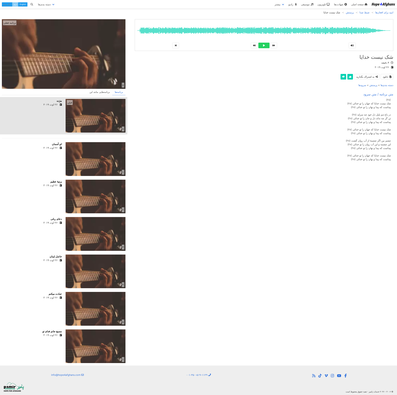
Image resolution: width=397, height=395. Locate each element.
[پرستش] (313, 375)
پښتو (5, 4)
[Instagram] (332, 375)
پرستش (373, 85)
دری (15, 4)
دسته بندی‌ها (387, 85)
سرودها (362, 85)
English (23, 4)
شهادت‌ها (339, 4)
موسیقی (305, 4)
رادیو (291, 4)
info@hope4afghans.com (66, 374)
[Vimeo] (326, 375)
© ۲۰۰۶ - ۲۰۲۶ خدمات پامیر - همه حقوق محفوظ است (369, 391)
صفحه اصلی (358, 4)
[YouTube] (339, 375)
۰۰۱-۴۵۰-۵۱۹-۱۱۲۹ (197, 374)
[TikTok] (320, 375)
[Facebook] (345, 375)
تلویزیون (322, 4)
